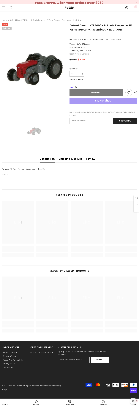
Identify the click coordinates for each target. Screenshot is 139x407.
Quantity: (74, 68)
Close (137, 2)
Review (90, 158)
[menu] (3, 7)
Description (47, 158)
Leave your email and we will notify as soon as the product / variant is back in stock (102, 113)
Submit (100, 359)
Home (4, 20)
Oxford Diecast (83, 44)
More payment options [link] (103, 105)
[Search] (11, 7)
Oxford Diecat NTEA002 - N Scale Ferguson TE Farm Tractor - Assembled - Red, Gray (101, 27)
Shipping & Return (70, 158)
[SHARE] (134, 92)
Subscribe (125, 120)
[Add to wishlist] (128, 92)
